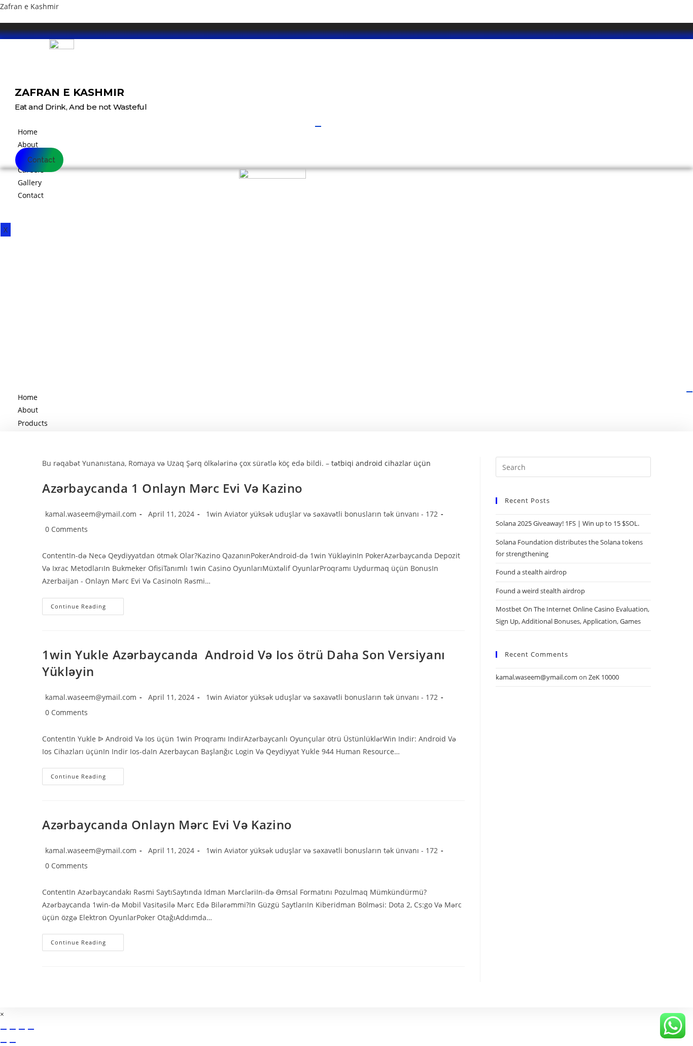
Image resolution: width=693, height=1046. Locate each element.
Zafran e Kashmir (29, 6)
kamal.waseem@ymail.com (90, 514)
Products (33, 423)
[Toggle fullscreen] (12, 1029)
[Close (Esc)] (30, 1029)
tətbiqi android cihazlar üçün (381, 463)
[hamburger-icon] (318, 126)
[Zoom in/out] (3, 1029)
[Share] (21, 1029)
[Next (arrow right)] (12, 1042)
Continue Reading (87, 608)
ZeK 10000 (603, 677)
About (28, 144)
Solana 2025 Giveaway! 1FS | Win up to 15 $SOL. (567, 523)
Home (28, 132)
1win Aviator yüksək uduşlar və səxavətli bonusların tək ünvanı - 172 (322, 514)
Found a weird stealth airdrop (540, 590)
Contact (31, 195)
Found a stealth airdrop (531, 572)
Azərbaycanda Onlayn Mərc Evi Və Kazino (167, 824)
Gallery (30, 182)
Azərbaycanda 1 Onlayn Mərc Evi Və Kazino (172, 488)
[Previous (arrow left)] (3, 1042)
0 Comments (66, 529)
